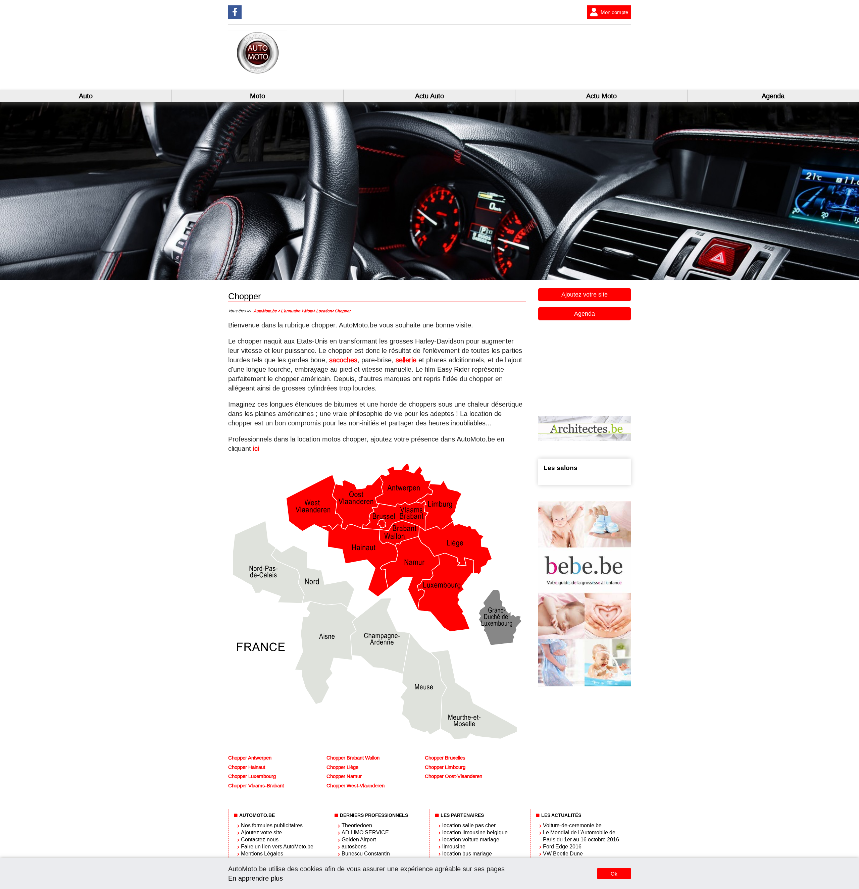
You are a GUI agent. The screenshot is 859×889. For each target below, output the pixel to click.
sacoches (343, 360)
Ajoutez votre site (584, 294)
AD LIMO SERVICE (365, 832)
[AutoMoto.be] (292, 72)
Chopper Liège (342, 767)
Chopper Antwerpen (249, 757)
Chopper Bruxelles (445, 757)
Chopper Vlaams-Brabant (256, 785)
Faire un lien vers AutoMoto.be (277, 846)
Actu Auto (429, 96)
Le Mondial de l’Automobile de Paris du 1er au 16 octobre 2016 (581, 836)
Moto (257, 96)
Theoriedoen (357, 825)
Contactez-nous (260, 839)
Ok (614, 874)
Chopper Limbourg (445, 767)
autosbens (354, 846)
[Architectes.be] (584, 438)
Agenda (773, 96)
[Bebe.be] (584, 684)
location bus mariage (467, 853)
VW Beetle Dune (563, 853)
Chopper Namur (344, 776)
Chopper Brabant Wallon (353, 757)
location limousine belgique (475, 832)
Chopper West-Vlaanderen (355, 785)
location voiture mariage (470, 839)
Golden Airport (359, 839)
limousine (453, 846)
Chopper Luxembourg (252, 776)
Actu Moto (601, 96)
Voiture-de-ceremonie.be (572, 825)
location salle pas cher (469, 825)
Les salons (560, 467)
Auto (86, 96)
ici (256, 448)
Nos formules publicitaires (272, 825)
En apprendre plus (255, 878)
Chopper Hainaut (246, 767)
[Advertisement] (530, 60)
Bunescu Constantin (366, 853)
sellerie (406, 360)
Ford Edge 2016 (562, 846)
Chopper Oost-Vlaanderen (453, 776)
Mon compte (614, 12)
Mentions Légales (262, 853)
